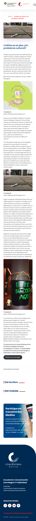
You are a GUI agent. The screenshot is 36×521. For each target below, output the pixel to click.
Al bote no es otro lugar (13, 357)
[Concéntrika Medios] (17, 4)
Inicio (10, 16)
